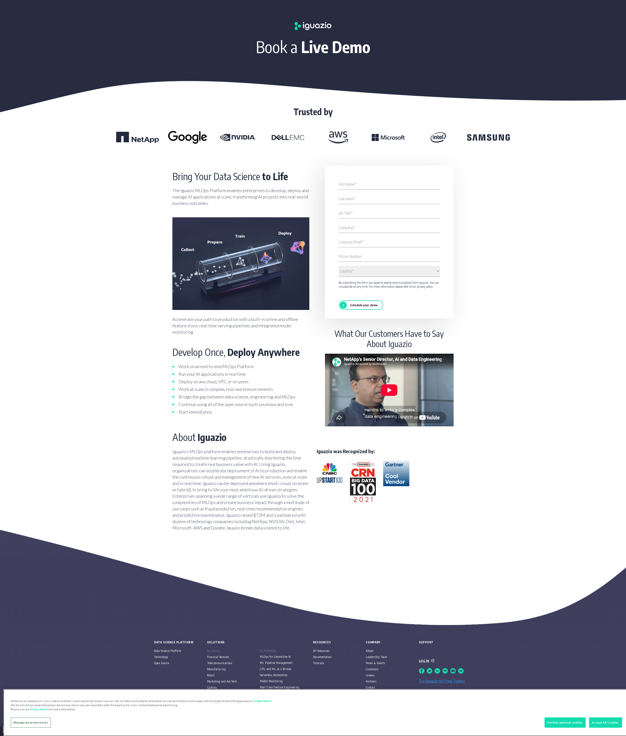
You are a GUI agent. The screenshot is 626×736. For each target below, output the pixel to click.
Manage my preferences (30, 722)
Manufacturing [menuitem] (216, 669)
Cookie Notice (262, 701)
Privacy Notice (39, 709)
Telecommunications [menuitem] (219, 663)
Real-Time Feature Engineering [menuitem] (279, 687)
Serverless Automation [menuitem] (274, 675)
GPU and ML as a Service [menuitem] (275, 669)
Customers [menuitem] (372, 669)
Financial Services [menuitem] (218, 657)
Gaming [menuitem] (212, 687)
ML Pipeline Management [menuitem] (276, 663)
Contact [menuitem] (370, 687)
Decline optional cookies (565, 722)
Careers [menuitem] (370, 675)
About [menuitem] (369, 651)
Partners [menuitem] (371, 681)
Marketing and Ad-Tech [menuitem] (222, 681)
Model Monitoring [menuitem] (271, 681)
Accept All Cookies (605, 722)
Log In (424, 661)
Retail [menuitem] (211, 675)
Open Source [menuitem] (161, 663)
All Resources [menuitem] (321, 651)
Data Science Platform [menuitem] (167, 651)
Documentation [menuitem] (322, 657)
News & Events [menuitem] (375, 663)
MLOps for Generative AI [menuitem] (275, 657)
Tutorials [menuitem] (318, 663)
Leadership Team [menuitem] (376, 657)
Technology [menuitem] (161, 657)
